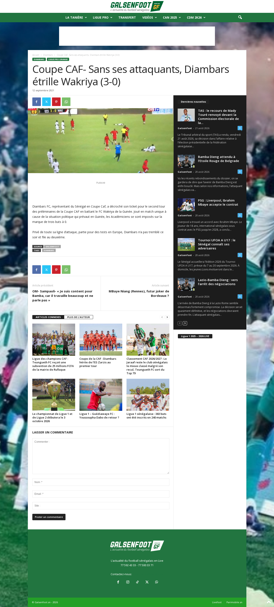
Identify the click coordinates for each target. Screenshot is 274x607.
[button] (240, 17)
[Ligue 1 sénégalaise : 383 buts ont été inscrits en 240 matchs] (148, 395)
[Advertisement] (137, 36)
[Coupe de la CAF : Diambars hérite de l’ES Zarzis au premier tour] (100, 340)
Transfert (127, 17)
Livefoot (217, 602)
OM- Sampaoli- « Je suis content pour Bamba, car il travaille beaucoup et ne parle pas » (62, 295)
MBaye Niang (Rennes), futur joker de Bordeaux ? (139, 293)
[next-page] (167, 317)
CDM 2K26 (194, 17)
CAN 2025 (170, 17)
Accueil (35, 54)
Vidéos (147, 17)
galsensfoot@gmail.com (148, 574)
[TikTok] (137, 582)
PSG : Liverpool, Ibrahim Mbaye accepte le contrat (218, 202)
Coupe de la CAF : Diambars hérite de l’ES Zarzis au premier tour (97, 362)
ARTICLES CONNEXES (48, 317)
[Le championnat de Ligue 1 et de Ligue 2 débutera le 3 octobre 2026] (53, 395)
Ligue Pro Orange (58, 59)
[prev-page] (162, 317)
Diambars (48, 54)
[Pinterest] (56, 101)
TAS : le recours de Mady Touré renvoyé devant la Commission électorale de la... (218, 116)
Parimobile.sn (234, 602)
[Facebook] (36, 101)
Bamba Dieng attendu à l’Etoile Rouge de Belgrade (218, 159)
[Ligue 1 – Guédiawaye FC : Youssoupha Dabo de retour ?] (100, 395)
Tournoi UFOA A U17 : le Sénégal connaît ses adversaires (216, 244)
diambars (49, 250)
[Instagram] (128, 582)
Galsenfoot (52, 246)
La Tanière (74, 17)
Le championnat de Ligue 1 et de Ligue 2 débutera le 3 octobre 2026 (52, 417)
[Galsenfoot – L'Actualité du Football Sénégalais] (137, 6)
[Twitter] (46, 101)
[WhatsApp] (66, 101)
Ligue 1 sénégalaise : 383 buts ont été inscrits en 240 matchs (146, 415)
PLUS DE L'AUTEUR (78, 317)
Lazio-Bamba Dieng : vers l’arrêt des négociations (218, 282)
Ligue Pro (101, 17)
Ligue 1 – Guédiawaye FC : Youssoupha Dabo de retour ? (99, 415)
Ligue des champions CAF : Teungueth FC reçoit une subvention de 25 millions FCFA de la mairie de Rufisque (53, 364)
